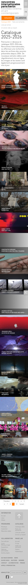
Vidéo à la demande (18, 546)
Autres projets (5, 553)
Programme (5, 524)
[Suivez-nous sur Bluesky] (11, 576)
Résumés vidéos (6, 531)
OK (25, 572)
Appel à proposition (8, 565)
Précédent (7, 501)
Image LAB (19, 538)
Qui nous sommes (7, 558)
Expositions (4, 547)
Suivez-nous (5, 560)
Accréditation (13, 563)
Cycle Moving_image (5, 544)
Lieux (2, 518)
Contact (4, 563)
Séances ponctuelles (4, 550)
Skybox (17, 549)
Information (6, 513)
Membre (21, 560)
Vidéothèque (19, 551)
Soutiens (14, 560)
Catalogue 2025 (5, 22)
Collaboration (20, 18)
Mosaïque (4, 527)
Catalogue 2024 (19, 527)
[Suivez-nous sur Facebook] (7, 576)
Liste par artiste (6, 25)
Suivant (22, 504)
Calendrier (4, 529)
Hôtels (3, 520)
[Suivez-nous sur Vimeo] (20, 576)
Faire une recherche (18, 22)
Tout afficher (5, 541)
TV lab (17, 543)
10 (16, 504)
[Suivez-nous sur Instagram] (16, 576)
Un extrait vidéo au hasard (9, 28)
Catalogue (8, 18)
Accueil (3, 516)
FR (26, 12)
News (16, 558)
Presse (22, 563)
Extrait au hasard (20, 535)
